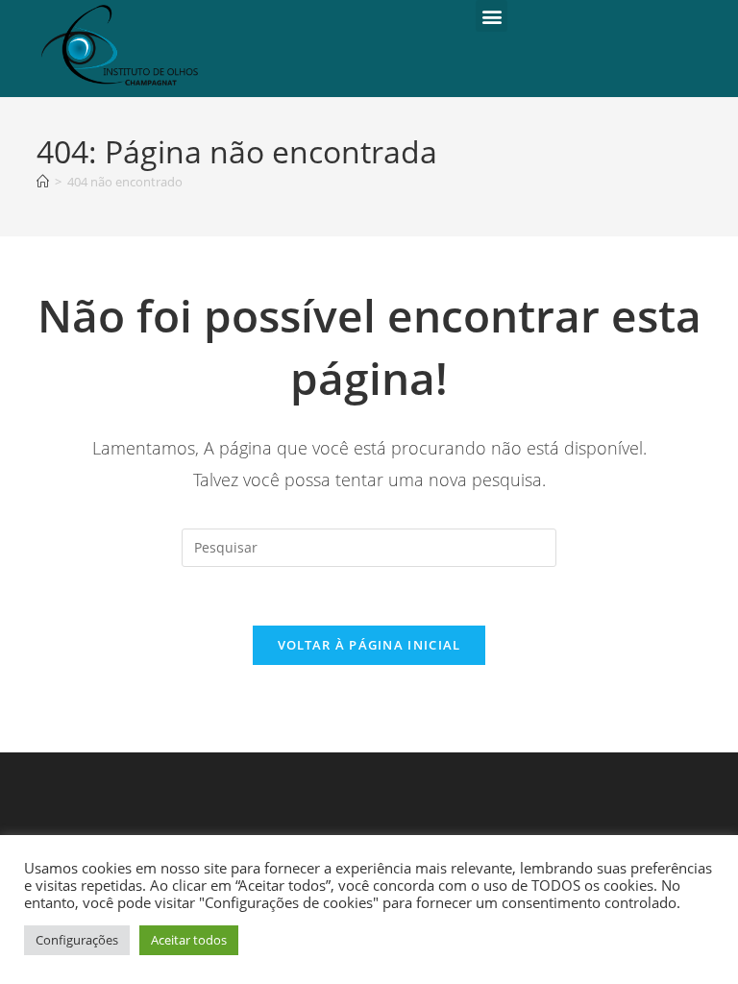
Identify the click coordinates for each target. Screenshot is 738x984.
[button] (491, 16)
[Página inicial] (43, 181)
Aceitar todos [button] (189, 939)
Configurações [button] (77, 939)
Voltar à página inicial (369, 644)
